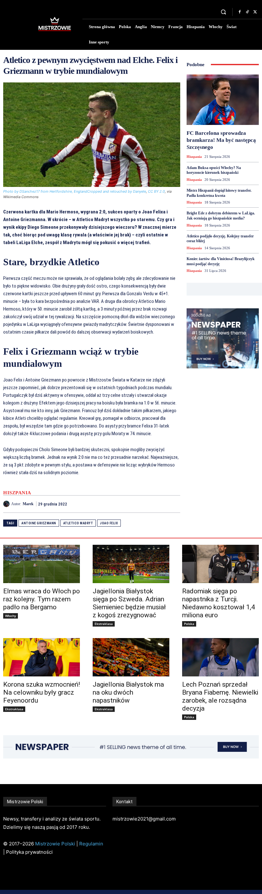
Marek (28, 504)
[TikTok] (247, 12)
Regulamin (91, 844)
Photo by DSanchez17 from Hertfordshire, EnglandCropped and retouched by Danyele (74, 191)
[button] (223, 12)
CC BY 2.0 (156, 191)
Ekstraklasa (104, 623)
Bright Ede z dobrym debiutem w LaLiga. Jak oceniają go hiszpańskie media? (221, 215)
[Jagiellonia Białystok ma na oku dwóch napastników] (131, 657)
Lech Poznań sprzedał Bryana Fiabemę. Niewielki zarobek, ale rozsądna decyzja (220, 696)
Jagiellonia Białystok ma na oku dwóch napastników (128, 692)
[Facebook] (239, 12)
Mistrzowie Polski (55, 844)
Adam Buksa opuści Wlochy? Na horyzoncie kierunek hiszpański (214, 170)
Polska (189, 623)
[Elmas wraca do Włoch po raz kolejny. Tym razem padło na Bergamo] (41, 564)
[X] (255, 12)
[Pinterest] (159, 503)
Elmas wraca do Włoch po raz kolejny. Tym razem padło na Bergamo (41, 599)
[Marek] (7, 504)
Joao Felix (109, 523)
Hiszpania (17, 492)
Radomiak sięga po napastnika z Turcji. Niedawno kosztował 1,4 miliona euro (218, 603)
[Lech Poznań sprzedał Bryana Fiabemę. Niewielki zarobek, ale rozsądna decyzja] (220, 657)
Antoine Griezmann (38, 523)
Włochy (10, 615)
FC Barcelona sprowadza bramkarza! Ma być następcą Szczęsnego (221, 140)
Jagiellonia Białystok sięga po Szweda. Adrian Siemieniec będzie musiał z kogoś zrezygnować (129, 603)
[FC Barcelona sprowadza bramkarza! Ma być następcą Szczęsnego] (223, 99)
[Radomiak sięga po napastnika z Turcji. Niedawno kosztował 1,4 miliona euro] (220, 564)
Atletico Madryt (78, 523)
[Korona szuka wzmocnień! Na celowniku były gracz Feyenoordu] (41, 657)
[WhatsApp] (173, 503)
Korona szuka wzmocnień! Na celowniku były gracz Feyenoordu (41, 692)
